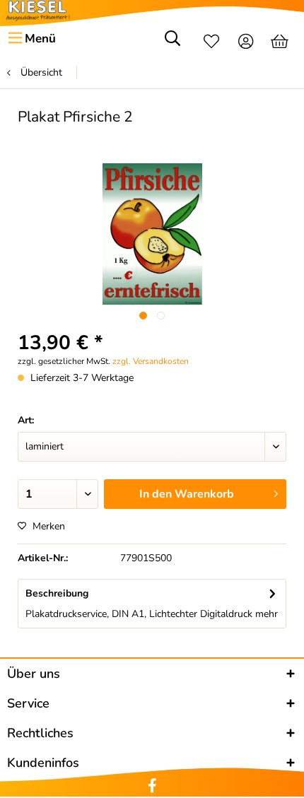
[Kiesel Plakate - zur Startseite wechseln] (38, 10)
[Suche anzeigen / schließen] (172, 43)
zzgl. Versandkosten (150, 361)
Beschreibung (56, 593)
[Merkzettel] (211, 43)
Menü (40, 38)
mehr (265, 614)
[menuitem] (31, 39)
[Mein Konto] (246, 43)
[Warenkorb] (281, 43)
